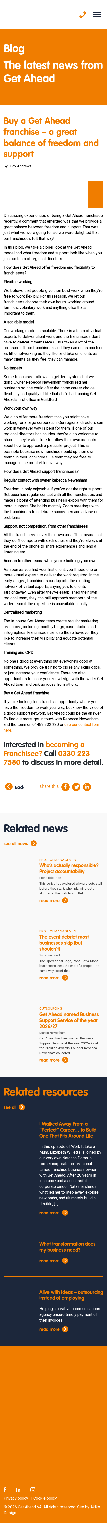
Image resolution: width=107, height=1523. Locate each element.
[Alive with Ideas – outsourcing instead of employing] (18, 1301)
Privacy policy (16, 1498)
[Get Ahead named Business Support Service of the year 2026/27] (18, 1018)
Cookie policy (45, 1498)
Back (19, 787)
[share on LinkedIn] (87, 786)
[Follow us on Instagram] (32, 1489)
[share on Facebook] (65, 786)
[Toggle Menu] (97, 14)
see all (10, 1107)
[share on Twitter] (76, 786)
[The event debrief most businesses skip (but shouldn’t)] (18, 940)
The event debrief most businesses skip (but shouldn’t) (64, 943)
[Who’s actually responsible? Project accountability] (18, 869)
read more (49, 901)
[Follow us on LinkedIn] (18, 1489)
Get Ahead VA (30, 1507)
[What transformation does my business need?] (18, 1253)
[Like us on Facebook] (5, 1489)
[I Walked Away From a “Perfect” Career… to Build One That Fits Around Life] (18, 1133)
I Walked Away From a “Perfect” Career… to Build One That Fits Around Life (67, 1130)
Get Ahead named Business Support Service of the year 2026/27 (69, 1020)
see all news (16, 844)
